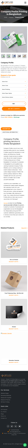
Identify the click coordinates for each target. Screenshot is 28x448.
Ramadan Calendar (14, 360)
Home (5, 17)
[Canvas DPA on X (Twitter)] (11, 426)
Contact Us (4, 418)
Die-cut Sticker (14, 259)
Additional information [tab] (10, 132)
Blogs (2, 414)
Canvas (5, 203)
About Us (3, 416)
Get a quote (15, 108)
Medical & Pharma (5, 399)
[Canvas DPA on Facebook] (8, 426)
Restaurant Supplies (6, 397)
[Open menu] (25, 2)
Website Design (5, 393)
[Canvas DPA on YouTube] (19, 426)
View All (23, 228)
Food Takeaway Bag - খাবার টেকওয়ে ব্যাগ (14, 293)
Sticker (14, 326)
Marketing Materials (6, 395)
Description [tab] (6, 128)
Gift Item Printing (5, 402)
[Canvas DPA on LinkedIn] (15, 426)
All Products (4, 409)
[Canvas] (7, 2)
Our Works (3, 411)
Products (11, 17)
